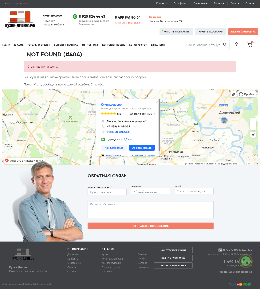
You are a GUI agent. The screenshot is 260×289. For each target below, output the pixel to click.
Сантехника (90, 45)
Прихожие (143, 266)
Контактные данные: (100, 187)
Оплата (235, 3)
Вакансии (158, 45)
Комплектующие (113, 45)
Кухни (6, 45)
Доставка (218, 3)
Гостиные (107, 271)
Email (178, 186)
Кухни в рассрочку (211, 31)
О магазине (200, 3)
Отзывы (250, 3)
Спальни (142, 254)
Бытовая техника (66, 45)
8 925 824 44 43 (92, 16)
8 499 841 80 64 (127, 17)
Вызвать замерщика (243, 31)
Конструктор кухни (176, 31)
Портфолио (180, 3)
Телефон (136, 186)
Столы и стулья (39, 45)
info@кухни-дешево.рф (127, 22)
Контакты (161, 3)
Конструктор (138, 45)
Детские (142, 262)
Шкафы (19, 45)
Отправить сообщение (150, 226)
